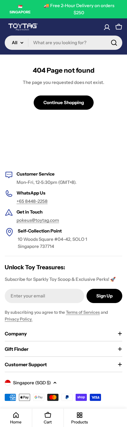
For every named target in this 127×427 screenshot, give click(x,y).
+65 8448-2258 (32, 201)
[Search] (114, 42)
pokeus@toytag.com (38, 220)
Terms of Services (83, 312)
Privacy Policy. (18, 319)
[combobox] (63, 43)
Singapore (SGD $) (32, 382)
